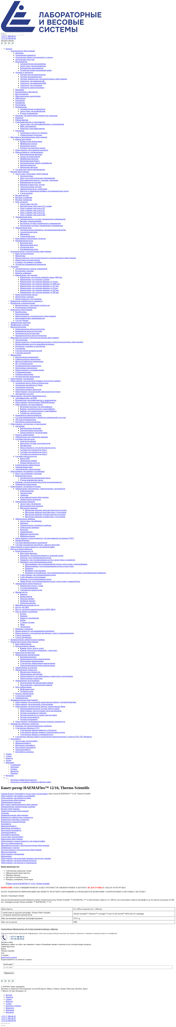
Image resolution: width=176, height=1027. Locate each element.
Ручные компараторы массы (31, 480)
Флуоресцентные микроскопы (27, 376)
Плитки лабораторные (24, 693)
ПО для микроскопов (24, 364)
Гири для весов (21, 202)
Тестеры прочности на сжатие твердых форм (38, 715)
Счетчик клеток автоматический (28, 351)
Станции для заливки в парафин (28, 262)
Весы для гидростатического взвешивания (37, 178)
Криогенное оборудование (21, 310)
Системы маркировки (29, 588)
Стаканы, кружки (27, 622)
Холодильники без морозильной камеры (36, 683)
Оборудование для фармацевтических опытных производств (40, 722)
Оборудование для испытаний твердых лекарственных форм (40, 706)
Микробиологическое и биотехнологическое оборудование (35, 338)
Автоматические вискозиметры (33, 64)
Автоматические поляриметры (32, 109)
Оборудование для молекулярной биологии (28, 396)
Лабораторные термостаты (26, 670)
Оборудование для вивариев (22, 379)
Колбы (23, 620)
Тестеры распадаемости (29, 717)
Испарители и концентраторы (23, 303)
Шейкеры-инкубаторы (29, 534)
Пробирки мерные (27, 601)
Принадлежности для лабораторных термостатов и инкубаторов (46, 676)
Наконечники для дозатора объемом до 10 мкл (39, 282)
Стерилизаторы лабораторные (27, 465)
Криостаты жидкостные (25, 653)
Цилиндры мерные (28, 603)
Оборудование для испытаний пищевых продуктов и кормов (35, 381)
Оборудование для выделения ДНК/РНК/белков (35, 402)
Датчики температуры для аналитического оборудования (43, 79)
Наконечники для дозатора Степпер (34, 279)
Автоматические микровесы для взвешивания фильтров (43, 230)
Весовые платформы (23, 197)
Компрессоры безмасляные (31, 141)
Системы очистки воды (25, 439)
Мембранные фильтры (29, 159)
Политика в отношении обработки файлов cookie (31, 782)
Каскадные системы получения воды (35, 443)
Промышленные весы (24, 241)
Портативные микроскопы (26, 368)
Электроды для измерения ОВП (33, 83)
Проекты (14, 773)
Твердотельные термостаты (31, 678)
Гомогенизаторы (27, 491)
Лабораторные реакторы (21, 323)
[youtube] (10, 45)
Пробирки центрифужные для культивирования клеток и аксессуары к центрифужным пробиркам (65, 573)
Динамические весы (23, 217)
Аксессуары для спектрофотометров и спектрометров (42, 124)
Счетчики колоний (23, 353)
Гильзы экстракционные (30, 157)
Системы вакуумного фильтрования (30, 169)
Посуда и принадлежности (21, 549)
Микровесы (25, 234)
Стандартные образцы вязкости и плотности (38, 730)
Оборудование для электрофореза (29, 405)
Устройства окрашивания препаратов (30, 264)
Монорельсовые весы (29, 245)
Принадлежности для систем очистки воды (38, 448)
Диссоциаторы (21, 340)
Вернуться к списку (9, 957)
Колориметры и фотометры (26, 92)
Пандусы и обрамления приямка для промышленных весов (44, 191)
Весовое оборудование (20, 172)
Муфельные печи (27, 689)
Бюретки (23, 594)
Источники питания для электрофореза (36, 407)
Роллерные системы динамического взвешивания (40, 223)
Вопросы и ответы (13, 1006)
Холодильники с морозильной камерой (36, 685)
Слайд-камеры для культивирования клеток (38, 575)
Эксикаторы (25, 627)
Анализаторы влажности (25, 55)
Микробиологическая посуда (27, 605)
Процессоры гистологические (27, 260)
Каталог (9, 49)
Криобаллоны (21, 312)
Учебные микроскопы (24, 374)
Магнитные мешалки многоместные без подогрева (46, 510)
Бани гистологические (24, 254)
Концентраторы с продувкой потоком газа (32, 305)
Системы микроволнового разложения (31, 543)
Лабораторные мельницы (30, 499)
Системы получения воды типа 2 (33, 452)
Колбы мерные (26, 596)
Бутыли (23, 614)
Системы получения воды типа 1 (33, 450)
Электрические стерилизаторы (27, 469)
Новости (9, 758)
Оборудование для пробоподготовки (26, 486)
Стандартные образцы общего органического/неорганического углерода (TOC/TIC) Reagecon (53, 737)
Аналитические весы (28, 232)
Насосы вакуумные (23, 139)
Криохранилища (22, 314)
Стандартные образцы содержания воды (36, 734)
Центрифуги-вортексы (24, 752)
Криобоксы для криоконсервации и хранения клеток (41, 555)
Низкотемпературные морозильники (35, 659)
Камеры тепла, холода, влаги (32, 648)
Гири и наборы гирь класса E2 (32, 208)
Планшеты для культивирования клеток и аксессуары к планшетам (47, 560)
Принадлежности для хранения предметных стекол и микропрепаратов (44, 633)
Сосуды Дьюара (21, 320)
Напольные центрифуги (25, 745)
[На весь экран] (7, 1023)
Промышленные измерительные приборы (28, 640)
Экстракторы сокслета (24, 394)
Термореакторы (21, 698)
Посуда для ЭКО (22, 607)
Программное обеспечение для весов (30, 238)
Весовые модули (22, 195)
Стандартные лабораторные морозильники (37, 663)
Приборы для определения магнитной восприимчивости (38, 482)
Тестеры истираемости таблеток (33, 713)
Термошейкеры (26, 532)
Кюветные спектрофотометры (32, 128)
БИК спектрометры (28, 126)
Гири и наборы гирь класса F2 (32, 213)
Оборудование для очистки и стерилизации (28, 424)
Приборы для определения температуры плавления (36, 116)
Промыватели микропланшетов (28, 415)
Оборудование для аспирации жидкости (31, 150)
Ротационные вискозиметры (31, 68)
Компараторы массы (23, 476)
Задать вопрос (18, 896)
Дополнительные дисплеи (31, 187)
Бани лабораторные (23, 644)
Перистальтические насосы (26, 295)
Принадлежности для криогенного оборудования (35, 316)
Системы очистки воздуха (26, 456)
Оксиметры (20, 100)
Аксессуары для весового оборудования (31, 174)
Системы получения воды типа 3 (33, 454)
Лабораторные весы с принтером (33, 189)
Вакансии (15, 771)
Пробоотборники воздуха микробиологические (34, 344)
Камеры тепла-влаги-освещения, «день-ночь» (38, 650)
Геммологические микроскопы (27, 359)
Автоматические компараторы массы (35, 478)
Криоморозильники (28, 657)
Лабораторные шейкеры (25, 519)
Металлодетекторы (18, 327)
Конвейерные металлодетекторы (28, 331)
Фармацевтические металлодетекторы (31, 336)
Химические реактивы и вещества (25, 724)
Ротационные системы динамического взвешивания (41, 226)
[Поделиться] (4, 1023)
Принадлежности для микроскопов (29, 370)
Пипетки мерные (27, 599)
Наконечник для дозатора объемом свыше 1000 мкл (41, 277)
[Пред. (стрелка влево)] (2, 1025)
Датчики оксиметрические (31, 77)
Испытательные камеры (25, 646)
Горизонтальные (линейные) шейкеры (35, 525)
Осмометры (20, 103)
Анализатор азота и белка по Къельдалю (31, 383)
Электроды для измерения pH (32, 81)
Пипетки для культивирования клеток (35, 558)
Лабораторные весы (23, 228)
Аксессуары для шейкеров (31, 521)
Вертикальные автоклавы (30, 428)
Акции (8, 760)
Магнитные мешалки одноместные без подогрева (45, 515)
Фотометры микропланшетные (28, 422)
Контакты (10, 775)
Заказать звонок (7, 41)
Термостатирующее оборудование (24, 642)
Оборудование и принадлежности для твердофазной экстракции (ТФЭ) (44, 538)
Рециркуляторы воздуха (30, 463)
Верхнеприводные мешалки (31, 506)
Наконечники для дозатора (26, 275)
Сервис (9, 754)
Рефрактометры (21, 120)
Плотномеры (20, 105)
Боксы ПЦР (25, 458)
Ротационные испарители (26, 307)
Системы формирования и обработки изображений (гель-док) (40, 417)
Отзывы (14, 769)
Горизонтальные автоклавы (31, 430)
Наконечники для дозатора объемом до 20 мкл (39, 288)
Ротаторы (24, 530)
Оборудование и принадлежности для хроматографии (33, 547)
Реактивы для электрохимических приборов (33, 726)
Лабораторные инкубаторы (31, 674)
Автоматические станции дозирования (31, 269)
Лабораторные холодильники (27, 681)
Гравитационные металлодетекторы (30, 329)
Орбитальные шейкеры (29, 527)
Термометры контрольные (26, 484)
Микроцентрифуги (23, 743)
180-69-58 (8, 38)
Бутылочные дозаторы (24, 271)
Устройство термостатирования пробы (36, 70)
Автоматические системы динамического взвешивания (42, 219)
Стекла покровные (23, 635)
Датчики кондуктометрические (33, 75)
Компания (10, 763)
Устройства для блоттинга (30, 413)
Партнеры (15, 767)
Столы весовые (26, 193)
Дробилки (24, 495)
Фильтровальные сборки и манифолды (36, 163)
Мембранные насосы (28, 144)
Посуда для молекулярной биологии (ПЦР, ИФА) (35, 609)
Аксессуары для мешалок (30, 504)
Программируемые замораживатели (30, 318)
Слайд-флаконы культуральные (33, 577)
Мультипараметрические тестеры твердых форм (39, 709)
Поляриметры (21, 107)
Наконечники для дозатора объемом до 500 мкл (39, 292)
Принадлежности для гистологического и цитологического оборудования (45, 258)
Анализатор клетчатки (24, 387)
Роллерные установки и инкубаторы (30, 346)
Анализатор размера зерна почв (28, 389)
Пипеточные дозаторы (24, 297)
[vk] (6, 45)
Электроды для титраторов (31, 85)
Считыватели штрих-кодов (31, 590)
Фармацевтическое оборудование (24, 700)
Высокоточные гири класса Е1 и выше (36, 206)
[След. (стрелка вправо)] (4, 1025)
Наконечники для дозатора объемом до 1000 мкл (40, 284)
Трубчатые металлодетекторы (27, 333)
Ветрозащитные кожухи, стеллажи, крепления (39, 180)
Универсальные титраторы (31, 135)
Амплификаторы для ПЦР (26, 398)
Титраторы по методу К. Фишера (33, 133)
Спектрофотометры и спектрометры (30, 122)
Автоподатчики (26, 176)
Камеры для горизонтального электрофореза (38, 411)
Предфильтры (25, 445)
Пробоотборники (22, 540)
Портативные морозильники (32, 661)
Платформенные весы (29, 249)
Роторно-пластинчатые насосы (32, 148)
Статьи (8, 756)
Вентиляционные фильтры (31, 154)
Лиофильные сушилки (20, 325)
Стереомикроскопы (23, 372)
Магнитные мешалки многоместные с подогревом (45, 512)
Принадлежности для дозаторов (28, 299)
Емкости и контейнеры (29, 618)
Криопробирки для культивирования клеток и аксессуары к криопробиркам (56, 564)
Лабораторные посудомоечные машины (31, 437)
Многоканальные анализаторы (27, 96)
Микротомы (20, 256)
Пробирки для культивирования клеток (36, 562)
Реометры (19, 118)
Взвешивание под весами (30, 182)
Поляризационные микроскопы (28, 366)
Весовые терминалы (23, 200)
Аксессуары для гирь (28, 204)
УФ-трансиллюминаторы (25, 420)
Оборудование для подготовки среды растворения (40, 711)
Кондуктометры (21, 94)
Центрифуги (16, 739)
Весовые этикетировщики (31, 221)
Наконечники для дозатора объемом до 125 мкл (39, 286)
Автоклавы (20, 426)
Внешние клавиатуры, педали (32, 185)
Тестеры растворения (28, 719)
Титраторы (19, 131)
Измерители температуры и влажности (27, 301)
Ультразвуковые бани (24, 467)
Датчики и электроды (24, 72)
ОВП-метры (20, 98)
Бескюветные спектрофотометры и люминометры (35, 400)
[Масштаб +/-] (9, 1023)
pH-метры (19, 53)
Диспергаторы (26, 493)
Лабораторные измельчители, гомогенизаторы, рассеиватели (40, 489)
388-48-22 (8, 36)
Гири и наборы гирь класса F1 (32, 210)
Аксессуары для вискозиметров (33, 66)
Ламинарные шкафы (28, 461)
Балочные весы (26, 243)
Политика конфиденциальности (24, 780)
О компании (16, 765)
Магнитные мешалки (28, 508)
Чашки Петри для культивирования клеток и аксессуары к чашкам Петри (50, 581)
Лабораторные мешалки (25, 502)
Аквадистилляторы (28, 441)
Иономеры (19, 90)
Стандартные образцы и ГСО (27, 728)
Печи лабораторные (23, 687)
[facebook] (3, 45)
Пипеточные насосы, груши (31, 586)
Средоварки (20, 348)
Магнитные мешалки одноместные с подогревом (45, 517)
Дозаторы (14, 266)
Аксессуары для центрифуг (26, 741)
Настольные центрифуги (25, 747)
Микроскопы (16, 355)
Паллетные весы (27, 247)
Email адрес (8, 964)
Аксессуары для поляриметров (32, 111)
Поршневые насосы (28, 146)
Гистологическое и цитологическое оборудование (31, 251)
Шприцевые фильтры (29, 167)
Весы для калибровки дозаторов (28, 474)
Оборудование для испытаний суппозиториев (34, 704)
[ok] (13, 45)
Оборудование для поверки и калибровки (28, 471)
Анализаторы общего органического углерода (34, 57)
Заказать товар (7, 896)
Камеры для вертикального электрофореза (37, 409)
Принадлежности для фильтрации (29, 152)
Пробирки (29, 568)
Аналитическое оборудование (23, 51)
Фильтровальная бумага (30, 161)
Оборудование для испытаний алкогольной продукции (37, 392)
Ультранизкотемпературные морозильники (37, 665)
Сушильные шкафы (23, 696)
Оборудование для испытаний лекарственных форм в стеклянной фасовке (45, 702)
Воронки (23, 616)
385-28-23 (8, 1018)
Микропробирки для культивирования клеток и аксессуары (49, 566)
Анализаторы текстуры (24, 59)
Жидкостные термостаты (30, 672)
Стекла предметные (23, 637)
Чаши (22, 624)
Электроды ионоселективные (32, 88)
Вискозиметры (21, 62)
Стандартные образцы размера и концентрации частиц (42, 732)
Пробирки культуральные (35, 571)
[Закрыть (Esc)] (2, 1023)
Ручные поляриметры (29, 113)
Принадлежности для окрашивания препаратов (34, 631)
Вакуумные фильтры (28, 553)
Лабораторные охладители (26, 668)
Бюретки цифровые (23, 273)
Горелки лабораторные (24, 435)
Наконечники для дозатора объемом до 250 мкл (39, 290)
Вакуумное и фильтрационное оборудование (29, 137)
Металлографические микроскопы (29, 361)
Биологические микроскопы (26, 357)
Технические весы (27, 236)
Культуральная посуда (24, 551)
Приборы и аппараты (24, 629)
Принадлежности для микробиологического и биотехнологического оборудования (49, 342)
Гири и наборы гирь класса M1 (32, 215)
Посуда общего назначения (26, 612)
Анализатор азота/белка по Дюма (29, 385)
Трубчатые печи (26, 691)
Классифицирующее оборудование (34, 497)
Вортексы (24, 523)
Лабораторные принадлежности (28, 584)
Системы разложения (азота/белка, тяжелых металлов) (37, 545)
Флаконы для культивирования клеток (35, 579)
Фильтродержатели (28, 165)
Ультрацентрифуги (23, 750)
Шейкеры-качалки (27, 536)
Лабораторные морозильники (27, 655)
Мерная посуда (21, 592)
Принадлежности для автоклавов (33, 433)
